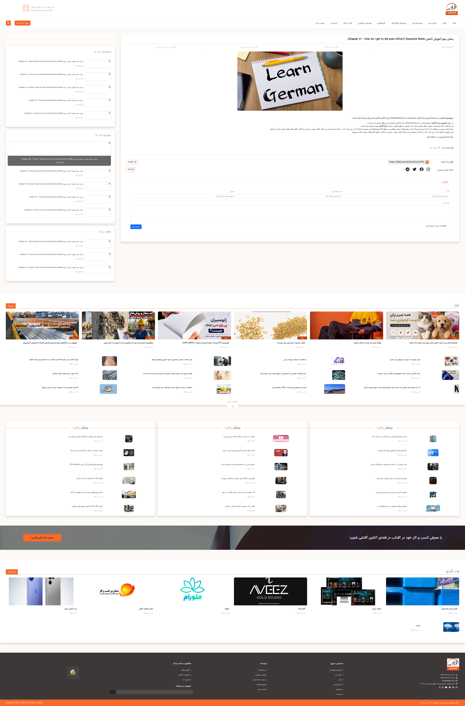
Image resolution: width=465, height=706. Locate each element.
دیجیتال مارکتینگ (398, 23)
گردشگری (381, 23)
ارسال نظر (136, 226)
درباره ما (334, 23)
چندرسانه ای (417, 23)
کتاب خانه (347, 23)
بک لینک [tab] (12, 571)
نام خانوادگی (337, 191)
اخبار (445, 23)
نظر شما (446, 203)
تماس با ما (320, 23)
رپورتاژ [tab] (11, 305)
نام (448, 191)
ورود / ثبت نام (22, 23)
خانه (454, 23)
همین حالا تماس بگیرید (42, 537)
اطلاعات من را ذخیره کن (436, 226)
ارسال (113, 692)
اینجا (436, 137)
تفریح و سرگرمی (364, 23)
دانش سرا (433, 23)
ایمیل (232, 191)
